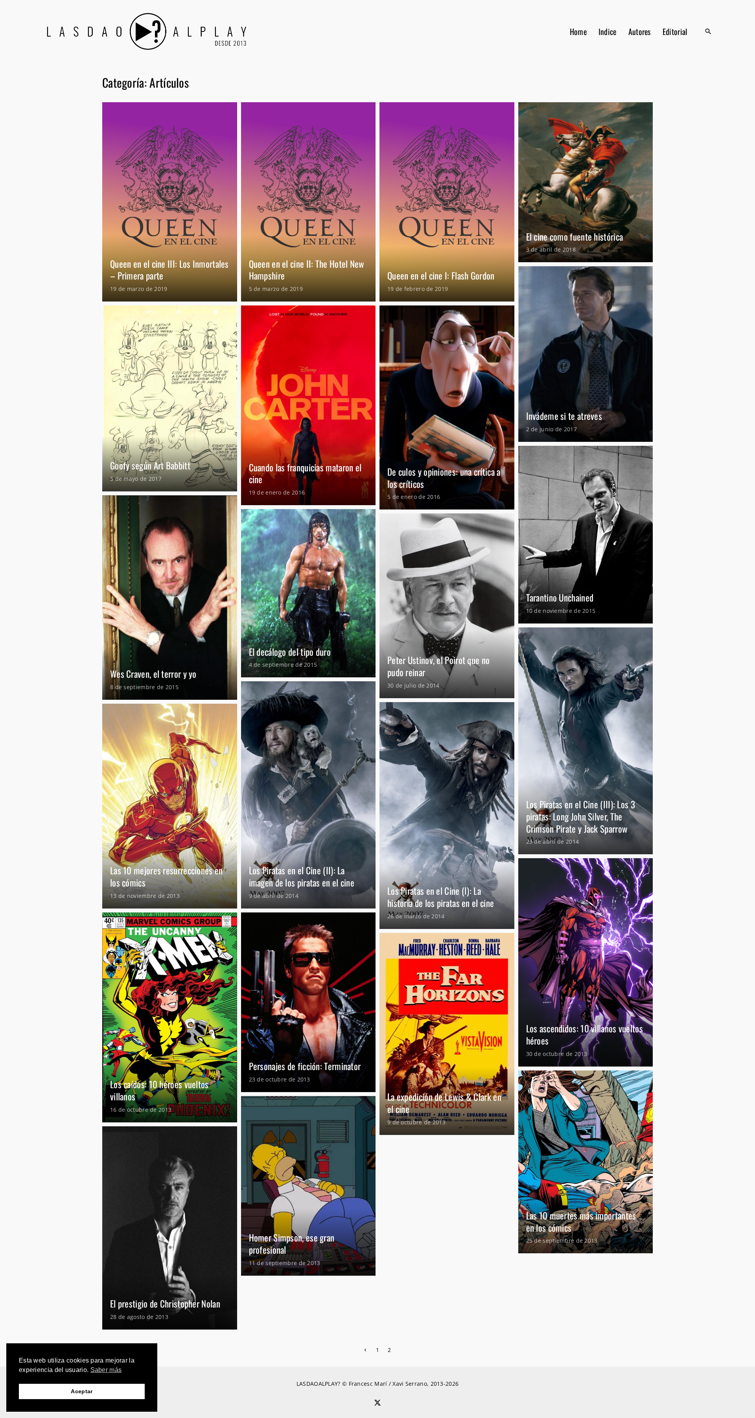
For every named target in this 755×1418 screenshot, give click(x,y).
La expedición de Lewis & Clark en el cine (444, 1103)
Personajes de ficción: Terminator (305, 1066)
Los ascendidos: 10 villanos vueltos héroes (584, 1034)
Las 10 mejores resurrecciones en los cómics (166, 876)
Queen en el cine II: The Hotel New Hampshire (307, 270)
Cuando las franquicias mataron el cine (305, 473)
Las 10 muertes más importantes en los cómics (581, 1221)
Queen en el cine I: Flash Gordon (441, 275)
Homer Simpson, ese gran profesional (292, 1243)
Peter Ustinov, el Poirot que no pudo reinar (438, 666)
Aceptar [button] (81, 1391)
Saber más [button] (106, 1370)
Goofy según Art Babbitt (150, 465)
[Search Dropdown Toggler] (709, 31)
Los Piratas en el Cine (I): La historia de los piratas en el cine (440, 897)
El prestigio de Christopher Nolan (165, 1303)
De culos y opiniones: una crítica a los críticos (444, 478)
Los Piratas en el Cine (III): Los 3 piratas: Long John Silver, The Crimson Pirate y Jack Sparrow (580, 816)
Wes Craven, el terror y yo (153, 673)
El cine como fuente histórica (574, 236)
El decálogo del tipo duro (290, 651)
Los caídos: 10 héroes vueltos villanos (159, 1090)
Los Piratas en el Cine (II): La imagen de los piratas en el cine (302, 876)
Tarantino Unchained (560, 597)
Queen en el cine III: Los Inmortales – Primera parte (169, 270)
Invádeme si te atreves (564, 416)
